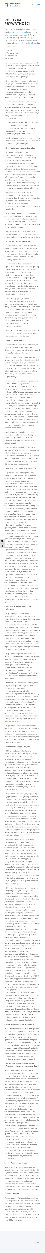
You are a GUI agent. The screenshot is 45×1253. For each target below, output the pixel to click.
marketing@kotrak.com (28, 43)
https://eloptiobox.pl (19, 32)
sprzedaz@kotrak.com (12, 721)
